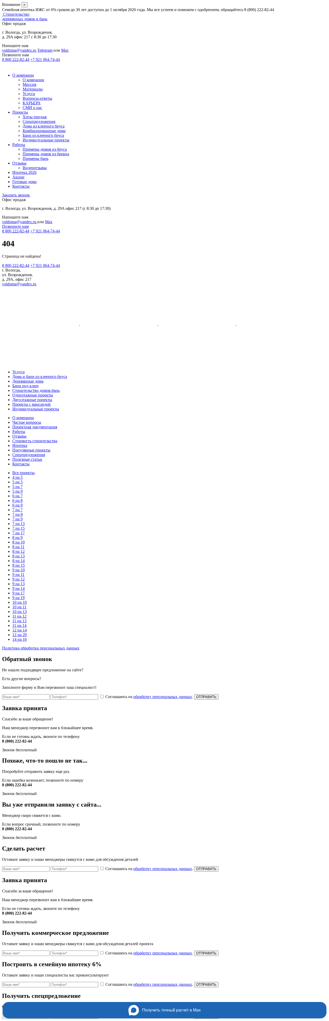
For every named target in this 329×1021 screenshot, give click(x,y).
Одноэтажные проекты (32, 395)
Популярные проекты (31, 450)
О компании (23, 75)
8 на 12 (18, 551)
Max (65, 50)
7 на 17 (18, 533)
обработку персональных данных (162, 696)
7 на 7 (17, 510)
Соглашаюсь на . (149, 696)
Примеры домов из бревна (46, 154)
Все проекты (23, 473)
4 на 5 (17, 477)
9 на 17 (18, 593)
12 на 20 (19, 635)
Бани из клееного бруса (43, 135)
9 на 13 (18, 584)
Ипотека (19, 445)
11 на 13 (19, 621)
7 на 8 (17, 514)
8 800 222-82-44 (15, 59)
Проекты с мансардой (31, 404)
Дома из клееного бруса (44, 126)
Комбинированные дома (44, 131)
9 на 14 (18, 588)
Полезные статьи (27, 459)
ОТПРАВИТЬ (206, 697)
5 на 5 (17, 482)
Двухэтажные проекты (32, 399)
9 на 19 (18, 597)
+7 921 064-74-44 (45, 59)
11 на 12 (19, 616)
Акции (18, 177)
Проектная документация (34, 427)
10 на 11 (19, 607)
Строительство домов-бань (36, 390)
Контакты (21, 186)
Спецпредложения (39, 121)
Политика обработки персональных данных (40, 648)
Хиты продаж (35, 117)
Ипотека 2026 (24, 172)
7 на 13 (18, 523)
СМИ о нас (32, 107)
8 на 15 (18, 565)
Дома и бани (39, 376)
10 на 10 (19, 602)
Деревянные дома (27, 381)
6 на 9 (17, 505)
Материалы (33, 89)
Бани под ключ (25, 386)
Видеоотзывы (35, 168)
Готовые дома (24, 181)
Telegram (44, 50)
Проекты (20, 112)
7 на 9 (17, 519)
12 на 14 (19, 630)
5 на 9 (17, 491)
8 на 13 (18, 556)
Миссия (29, 84)
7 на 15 (18, 528)
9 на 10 (18, 570)
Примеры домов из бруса (45, 149)
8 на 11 (18, 547)
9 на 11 (18, 574)
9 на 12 (18, 579)
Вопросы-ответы (37, 98)
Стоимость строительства (34, 441)
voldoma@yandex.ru (19, 50)
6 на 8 (17, 500)
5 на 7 (17, 486)
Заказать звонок (16, 195)
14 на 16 (19, 639)
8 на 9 (17, 537)
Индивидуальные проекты (46, 140)
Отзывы (19, 163)
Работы (18, 144)
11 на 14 (19, 625)
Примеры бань (35, 158)
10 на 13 (19, 611)
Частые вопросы (26, 422)
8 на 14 (18, 560)
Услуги (29, 94)
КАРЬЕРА (32, 103)
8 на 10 (18, 542)
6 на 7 (17, 496)
